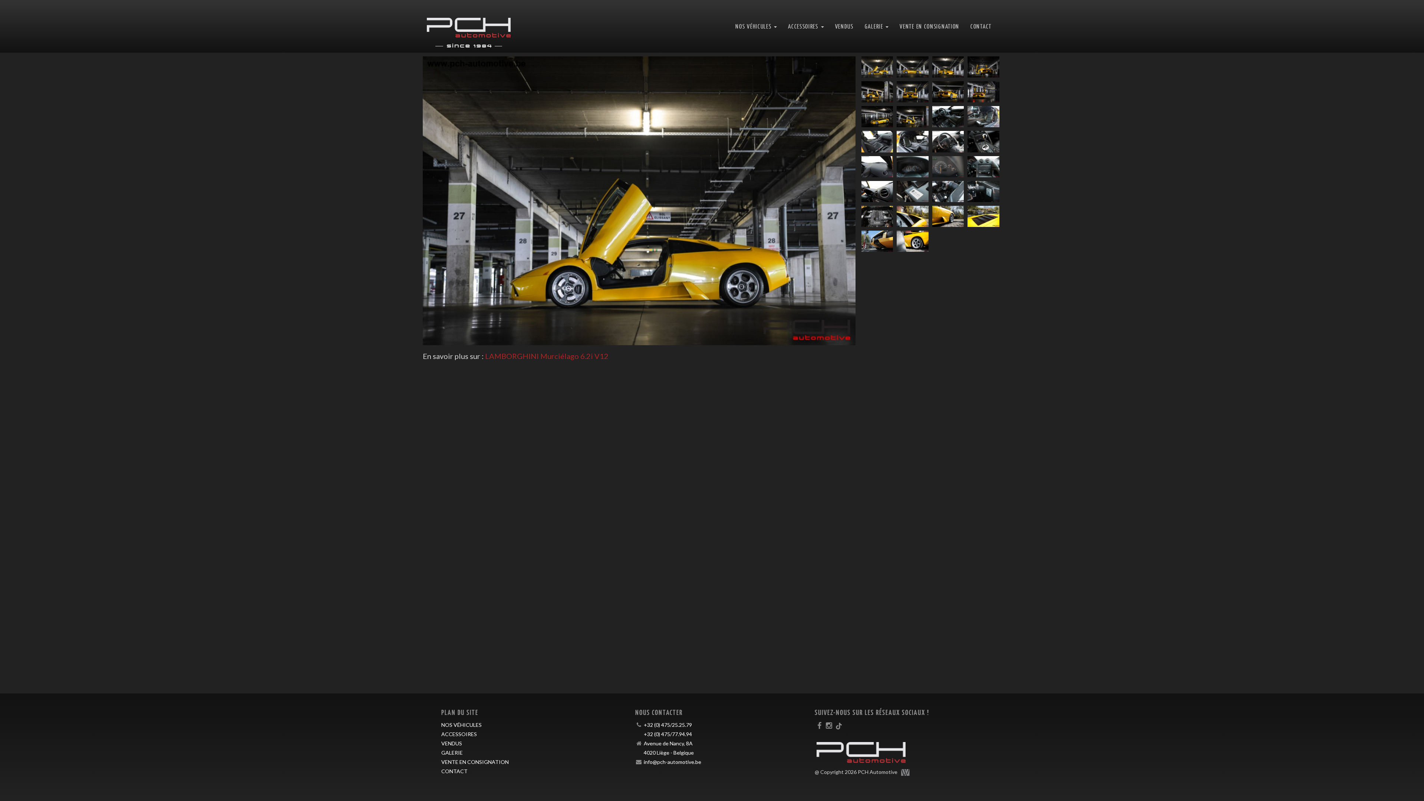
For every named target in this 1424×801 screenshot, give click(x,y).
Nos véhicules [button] (754, 26)
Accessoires (459, 734)
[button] (455, 200)
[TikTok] (839, 725)
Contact (981, 26)
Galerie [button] (875, 26)
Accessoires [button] (804, 26)
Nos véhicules (461, 725)
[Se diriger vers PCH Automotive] (469, 26)
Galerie (452, 752)
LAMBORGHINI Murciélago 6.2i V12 (547, 356)
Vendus (844, 26)
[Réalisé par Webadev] (905, 772)
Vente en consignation (929, 26)
